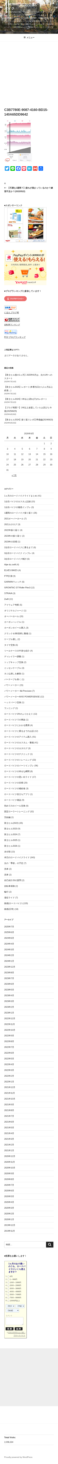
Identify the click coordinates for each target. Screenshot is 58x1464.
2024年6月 (9, 938)
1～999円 (13, 1279)
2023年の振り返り (12, 536)
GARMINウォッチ (12, 582)
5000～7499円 (15, 1295)
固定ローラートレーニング (17, 811)
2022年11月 (9, 1024)
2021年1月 (9, 1150)
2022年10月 (9, 1030)
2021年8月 (9, 1110)
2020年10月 (9, 1167)
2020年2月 (9, 1213)
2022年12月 (9, 1018)
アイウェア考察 (11, 605)
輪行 (6, 892)
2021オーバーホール (14, 518)
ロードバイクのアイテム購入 (18, 737)
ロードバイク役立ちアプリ (17, 794)
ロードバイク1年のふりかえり (18, 714)
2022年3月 (9, 1070)
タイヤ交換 (9, 645)
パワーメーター (11, 685)
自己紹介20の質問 (12, 880)
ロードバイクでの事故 (14, 719)
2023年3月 (9, 1001)
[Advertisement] (29, 72)
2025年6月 (9, 932)
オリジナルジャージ (13, 610)
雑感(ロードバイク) (13, 903)
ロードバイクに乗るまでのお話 (19, 731)
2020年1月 (9, 1219)
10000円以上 (15, 1301)
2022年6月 (9, 1053)
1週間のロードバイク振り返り (18, 513)
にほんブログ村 (11, 312)
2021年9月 (9, 1104)
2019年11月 (9, 1231)
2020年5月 (9, 1196)
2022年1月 (9, 1081)
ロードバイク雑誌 (12, 800)
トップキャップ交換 (13, 662)
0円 (11, 1276)
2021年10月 (9, 1099)
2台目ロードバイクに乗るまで (18, 547)
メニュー (30, 37)
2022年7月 (9, 1047)
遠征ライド (9, 897)
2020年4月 (9, 1202)
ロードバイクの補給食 (14, 788)
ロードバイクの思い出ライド (18, 777)
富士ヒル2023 (10, 828)
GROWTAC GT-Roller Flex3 (17, 587)
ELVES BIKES (11, 570)
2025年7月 (9, 926)
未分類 (7, 851)
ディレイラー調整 (12, 656)
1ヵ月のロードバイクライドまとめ (20, 496)
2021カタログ (10, 524)
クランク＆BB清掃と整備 (16, 633)
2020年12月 (9, 1156)
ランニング (9, 708)
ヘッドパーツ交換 (12, 702)
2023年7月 (9, 978)
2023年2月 (9, 1007)
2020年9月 (9, 1173)
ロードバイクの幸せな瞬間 (17, 771)
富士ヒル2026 (10, 846)
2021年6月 (9, 1122)
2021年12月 (9, 1087)
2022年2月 (9, 1076)
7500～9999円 (15, 1298)
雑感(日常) (9, 909)
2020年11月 (9, 1162)
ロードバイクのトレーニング (18, 760)
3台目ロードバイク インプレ (17, 553)
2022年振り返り (11, 530)
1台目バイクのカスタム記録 (17, 501)
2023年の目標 (10, 541)
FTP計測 (8, 576)
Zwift (6, 599)
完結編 (7, 817)
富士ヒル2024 (10, 834)
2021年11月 (9, 1093)
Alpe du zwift (10, 564)
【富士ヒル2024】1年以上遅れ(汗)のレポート (25, 399)
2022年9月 (9, 1035)
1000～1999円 (15, 1282)
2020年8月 (9, 1179)
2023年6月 (9, 984)
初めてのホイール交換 (14, 806)
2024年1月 (9, 961)
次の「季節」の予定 (13, 863)
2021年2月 (9, 1144)
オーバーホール (11, 616)
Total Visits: (10, 1437)
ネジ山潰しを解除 (12, 673)
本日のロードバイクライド (17, 857)
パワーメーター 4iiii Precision (18, 691)
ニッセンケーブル (12, 668)
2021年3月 (9, 1139)
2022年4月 (9, 1064)
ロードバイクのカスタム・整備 (19, 742)
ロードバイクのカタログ (15, 748)
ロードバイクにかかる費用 (17, 725)
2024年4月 (9, 944)
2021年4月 (9, 1133)
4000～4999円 (15, 1292)
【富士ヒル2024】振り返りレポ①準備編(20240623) (28, 419)
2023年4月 (9, 995)
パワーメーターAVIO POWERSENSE (22, 696)
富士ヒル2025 (10, 840)
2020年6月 (9, 1190)
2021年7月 (9, 1116)
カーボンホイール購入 (14, 627)
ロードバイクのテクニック (17, 754)
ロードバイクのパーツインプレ (19, 765)
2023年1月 (9, 1012)
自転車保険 (9, 886)
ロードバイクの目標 (13, 782)
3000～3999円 (15, 1288)
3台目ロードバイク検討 (15, 559)
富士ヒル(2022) (11, 823)
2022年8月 (9, 1041)
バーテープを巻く (12, 679)
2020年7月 (9, 1185)
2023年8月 (9, 972)
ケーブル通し (10, 639)
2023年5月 (9, 989)
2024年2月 (9, 955)
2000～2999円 (15, 1285)
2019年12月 (9, 1225)
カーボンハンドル (12, 622)
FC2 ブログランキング (15, 337)
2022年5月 (9, 1058)
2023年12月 (9, 967)
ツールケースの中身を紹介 (17, 651)
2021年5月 (9, 1127)
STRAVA (8, 593)
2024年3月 (9, 949)
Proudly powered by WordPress (18, 1457)
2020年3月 (9, 1208)
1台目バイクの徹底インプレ (17, 507)
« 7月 (14, 475)
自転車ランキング (12, 325)
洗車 (6, 869)
